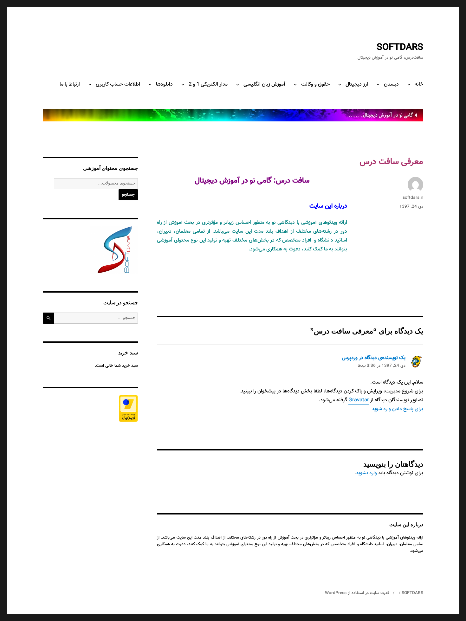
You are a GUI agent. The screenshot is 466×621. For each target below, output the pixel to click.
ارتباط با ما (70, 84)
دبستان (391, 84)
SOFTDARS (400, 48)
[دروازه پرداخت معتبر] (90, 408)
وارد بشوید (366, 473)
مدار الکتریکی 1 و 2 (208, 84)
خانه (419, 84)
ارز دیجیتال (357, 84)
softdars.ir (413, 198)
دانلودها (164, 84)
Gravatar (358, 400)
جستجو (128, 194)
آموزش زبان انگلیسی (264, 84)
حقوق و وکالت (315, 84)
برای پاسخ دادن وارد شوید (397, 409)
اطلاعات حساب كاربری (118, 84)
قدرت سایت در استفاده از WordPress (357, 593)
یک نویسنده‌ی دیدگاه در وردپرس (373, 358)
